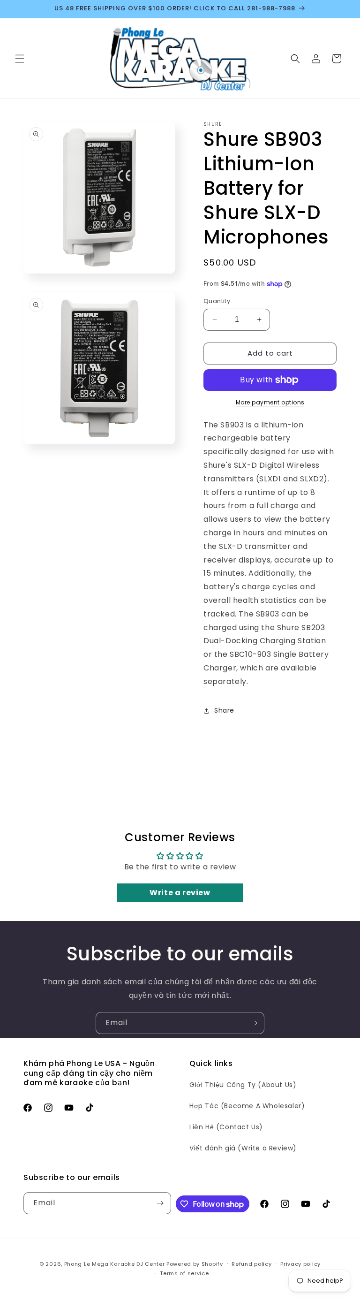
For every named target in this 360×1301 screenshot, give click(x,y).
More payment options (270, 402)
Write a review (180, 892)
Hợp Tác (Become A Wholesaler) (247, 1106)
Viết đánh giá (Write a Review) (243, 1148)
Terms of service (184, 1273)
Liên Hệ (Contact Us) (226, 1127)
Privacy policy (300, 1264)
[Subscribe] (253, 1023)
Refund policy (251, 1264)
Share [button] (224, 710)
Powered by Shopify (194, 1264)
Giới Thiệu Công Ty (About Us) (242, 1084)
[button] (19, 58)
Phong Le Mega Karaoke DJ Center (114, 1264)
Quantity (216, 301)
